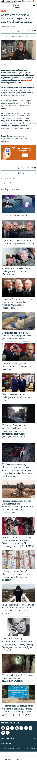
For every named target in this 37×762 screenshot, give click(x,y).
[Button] (19, 31)
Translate (32, 1)
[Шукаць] (30, 759)
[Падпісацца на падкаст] (21, 728)
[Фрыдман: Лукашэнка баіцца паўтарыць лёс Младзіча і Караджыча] (18, 257)
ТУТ (24, 155)
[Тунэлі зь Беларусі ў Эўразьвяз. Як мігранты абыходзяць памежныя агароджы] (18, 663)
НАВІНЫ (8, 759)
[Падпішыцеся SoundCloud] (26, 728)
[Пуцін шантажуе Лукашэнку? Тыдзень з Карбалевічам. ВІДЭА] (18, 229)
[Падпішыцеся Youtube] (17, 728)
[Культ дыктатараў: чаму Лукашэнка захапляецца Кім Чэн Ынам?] (18, 352)
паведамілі (27, 80)
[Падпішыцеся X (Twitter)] (12, 728)
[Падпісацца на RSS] (7, 733)
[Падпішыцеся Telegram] (3, 733)
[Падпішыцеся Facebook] (7, 728)
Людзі (3, 11)
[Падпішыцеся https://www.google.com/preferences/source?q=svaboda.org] (3, 728)
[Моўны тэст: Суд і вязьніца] (18, 204)
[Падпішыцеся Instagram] (30, 728)
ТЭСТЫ (19, 759)
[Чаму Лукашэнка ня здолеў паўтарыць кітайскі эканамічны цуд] (18, 382)
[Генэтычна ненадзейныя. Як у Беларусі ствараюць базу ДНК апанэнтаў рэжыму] (18, 321)
